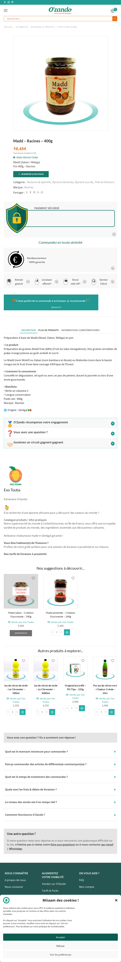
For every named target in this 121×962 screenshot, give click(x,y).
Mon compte (86, 887)
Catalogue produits (15, 520)
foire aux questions (63, 844)
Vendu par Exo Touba (27, 157)
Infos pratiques (38, 520)
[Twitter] (27, 192)
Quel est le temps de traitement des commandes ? (36, 777)
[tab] (28, 330)
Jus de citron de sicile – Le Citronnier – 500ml (16, 689)
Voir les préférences (60, 954)
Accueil (8, 27)
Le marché (22, 27)
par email (107, 844)
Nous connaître (16, 873)
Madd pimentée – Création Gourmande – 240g (60, 614)
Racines (28, 187)
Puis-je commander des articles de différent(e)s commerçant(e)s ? (45, 764)
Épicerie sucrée (84, 182)
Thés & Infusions (67, 27)
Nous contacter (14, 887)
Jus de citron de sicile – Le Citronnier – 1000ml (46, 689)
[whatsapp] (41, 192)
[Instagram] (9, 2)
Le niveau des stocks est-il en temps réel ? (31, 802)
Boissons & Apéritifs (42, 27)
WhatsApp (15, 848)
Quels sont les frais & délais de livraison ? (31, 789)
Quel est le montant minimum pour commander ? (36, 751)
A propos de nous (15, 880)
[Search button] (114, 18)
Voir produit (21, 633)
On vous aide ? (89, 873)
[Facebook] (5, 2)
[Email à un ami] (38, 192)
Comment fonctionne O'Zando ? (25, 814)
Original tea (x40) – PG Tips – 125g (75, 687)
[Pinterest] (12, 2)
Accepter (60, 937)
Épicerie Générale (62, 182)
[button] (116, 900)
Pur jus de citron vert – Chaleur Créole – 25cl (105, 689)
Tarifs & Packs (50, 890)
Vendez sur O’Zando (54, 884)
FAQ (81, 880)
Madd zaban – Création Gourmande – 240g (21, 614)
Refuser (60, 945)
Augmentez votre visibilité (52, 875)
